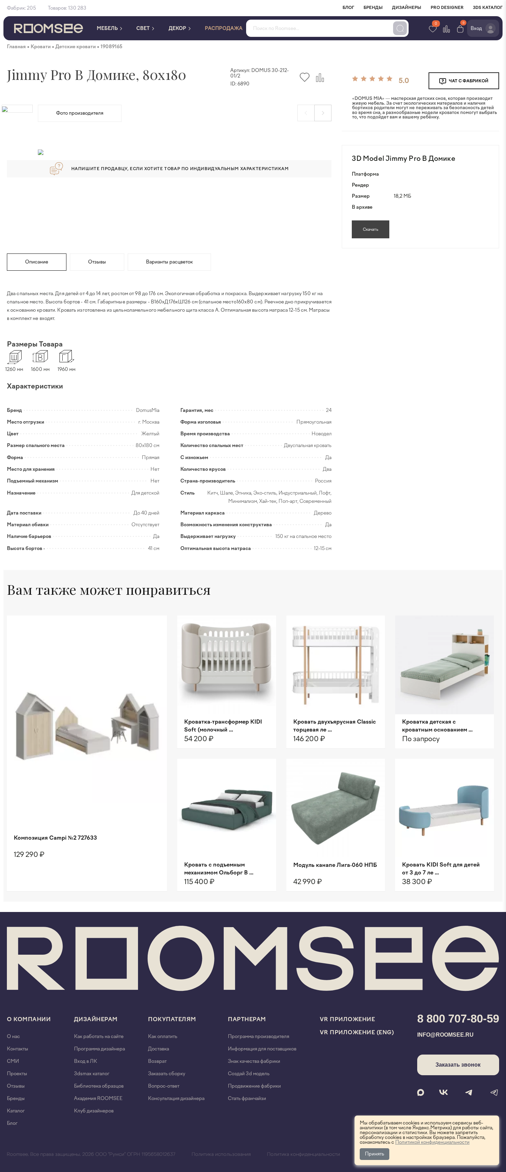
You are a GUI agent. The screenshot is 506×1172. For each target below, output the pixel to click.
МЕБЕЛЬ (108, 28)
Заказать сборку (166, 1074)
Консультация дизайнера (176, 1098)
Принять (374, 1154)
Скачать (370, 229)
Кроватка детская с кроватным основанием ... (437, 725)
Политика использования (221, 1154)
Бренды (16, 1098)
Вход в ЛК (85, 1061)
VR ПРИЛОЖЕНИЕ (347, 1019)
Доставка (158, 1049)
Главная (16, 47)
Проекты (17, 1074)
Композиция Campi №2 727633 (55, 837)
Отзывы (97, 262)
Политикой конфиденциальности (432, 1142)
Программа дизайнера (99, 1049)
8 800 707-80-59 (458, 1018)
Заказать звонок (458, 1065)
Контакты (17, 1049)
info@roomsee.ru (445, 1035)
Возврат (157, 1061)
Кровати (41, 47)
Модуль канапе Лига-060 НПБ (335, 865)
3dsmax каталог (91, 1074)
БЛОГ (348, 7)
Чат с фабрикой (468, 81)
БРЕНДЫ (373, 7)
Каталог (16, 1111)
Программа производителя (258, 1036)
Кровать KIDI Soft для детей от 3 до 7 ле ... (441, 868)
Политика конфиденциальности (303, 1154)
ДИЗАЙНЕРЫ (406, 7)
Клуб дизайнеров (94, 1111)
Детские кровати (75, 47)
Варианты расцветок (169, 262)
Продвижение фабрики (254, 1086)
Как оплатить (162, 1036)
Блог (12, 1123)
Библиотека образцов (99, 1086)
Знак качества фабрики (254, 1061)
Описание (36, 262)
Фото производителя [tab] (79, 113)
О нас (13, 1036)
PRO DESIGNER (447, 7)
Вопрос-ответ (163, 1086)
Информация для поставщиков (262, 1049)
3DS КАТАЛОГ (488, 7)
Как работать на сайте (99, 1036)
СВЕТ (143, 28)
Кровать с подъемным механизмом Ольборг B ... (218, 868)
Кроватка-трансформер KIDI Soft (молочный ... (223, 725)
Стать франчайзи (247, 1098)
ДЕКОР (178, 28)
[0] (460, 28)
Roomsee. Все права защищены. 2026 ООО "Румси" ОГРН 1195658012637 (91, 1154)
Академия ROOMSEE (98, 1098)
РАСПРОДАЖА (224, 28)
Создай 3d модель (249, 1074)
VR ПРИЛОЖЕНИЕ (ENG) (357, 1032)
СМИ (13, 1061)
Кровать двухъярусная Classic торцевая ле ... (334, 725)
